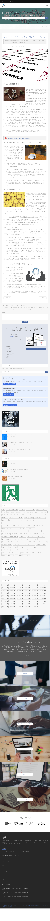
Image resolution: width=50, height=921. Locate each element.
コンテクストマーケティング (35, 531)
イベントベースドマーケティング (31, 520)
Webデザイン (4, 517)
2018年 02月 (35, 585)
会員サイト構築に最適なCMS (33, 904)
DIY (41, 509)
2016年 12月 (4, 593)
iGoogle (31, 517)
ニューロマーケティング (18, 544)
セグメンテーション (31, 536)
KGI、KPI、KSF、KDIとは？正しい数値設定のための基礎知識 (17, 469)
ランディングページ (37, 550)
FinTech (3, 512)
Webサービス (43, 514)
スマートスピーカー (14, 536)
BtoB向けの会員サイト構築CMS (26, 905)
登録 (47, 18)
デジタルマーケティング (7, 541)
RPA (27, 514)
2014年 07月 (42, 603)
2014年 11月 (12, 603)
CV (30, 509)
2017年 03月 (27, 590)
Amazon (12, 509)
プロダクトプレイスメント (38, 547)
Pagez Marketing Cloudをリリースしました (10, 855)
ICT (11, 514)
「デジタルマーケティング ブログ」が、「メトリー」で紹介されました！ (16, 851)
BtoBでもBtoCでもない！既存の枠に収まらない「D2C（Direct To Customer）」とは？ (22, 462)
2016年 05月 (12, 595)
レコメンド (17, 552)
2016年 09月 (27, 593)
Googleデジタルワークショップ (33, 512)
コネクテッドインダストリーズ (8, 531)
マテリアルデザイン (6, 550)
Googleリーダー (5, 514)
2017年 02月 (35, 590)
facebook (26, 517)
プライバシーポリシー (21, 904)
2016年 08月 (35, 593)
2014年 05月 (12, 606)
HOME (43, 27)
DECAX (37, 509)
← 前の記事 (7, 297)
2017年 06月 (4, 590)
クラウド (23, 528)
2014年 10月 (19, 603)
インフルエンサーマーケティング (8, 525)
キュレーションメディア (14, 528)
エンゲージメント (20, 525)
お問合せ (30, 631)
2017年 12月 (4, 587)
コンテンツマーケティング (17, 533)
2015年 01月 (42, 601)
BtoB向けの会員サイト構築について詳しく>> (36, 349)
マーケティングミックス (16, 550)
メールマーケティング (27, 550)
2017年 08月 (35, 587)
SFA (34, 514)
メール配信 (3, 869)
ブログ (47, 27)
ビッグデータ (4, 547)
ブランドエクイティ (13, 547)
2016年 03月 (27, 595)
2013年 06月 (35, 606)
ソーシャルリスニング (19, 539)
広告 (13, 555)
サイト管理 (3, 877)
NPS (17, 514)
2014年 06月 (4, 606)
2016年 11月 (12, 593)
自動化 (20, 555)
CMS (17, 509)
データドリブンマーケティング (31, 541)
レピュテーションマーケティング (27, 552)
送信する (25, 322)
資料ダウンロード (22, 631)
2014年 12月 (4, 603)
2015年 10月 (19, 598)
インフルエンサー (30, 523)
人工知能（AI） (39, 552)
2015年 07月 (42, 598)
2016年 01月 (42, 595)
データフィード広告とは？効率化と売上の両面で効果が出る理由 (18, 449)
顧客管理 (3, 867)
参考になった (15, 308)
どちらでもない (22, 308)
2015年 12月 (4, 598)
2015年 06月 (4, 601)
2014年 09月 (27, 603)
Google (12, 512)
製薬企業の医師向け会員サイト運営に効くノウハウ (11, 905)
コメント (4, 312)
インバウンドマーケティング (19, 523)
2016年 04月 (19, 595)
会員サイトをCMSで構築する (9, 383)
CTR (27, 509)
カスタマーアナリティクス (39, 525)
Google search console (20, 512)
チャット (27, 539)
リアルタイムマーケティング (7, 552)
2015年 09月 (27, 598)
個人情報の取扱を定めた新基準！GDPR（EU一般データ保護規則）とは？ (20, 435)
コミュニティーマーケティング (22, 531)
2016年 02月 (35, 595)
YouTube (20, 517)
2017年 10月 (19, 587)
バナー (33, 544)
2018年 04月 (19, 585)
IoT (14, 514)
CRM (13, 46)
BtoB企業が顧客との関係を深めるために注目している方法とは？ (19, 138)
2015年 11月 (12, 598)
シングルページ (5, 536)
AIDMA (3, 509)
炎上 (16, 555)
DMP (45, 509)
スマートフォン (23, 536)
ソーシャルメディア (41, 536)
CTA (24, 509)
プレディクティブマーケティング (25, 547)
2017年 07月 (42, 587)
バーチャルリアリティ (40, 544)
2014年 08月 (35, 603)
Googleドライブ (44, 512)
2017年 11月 (12, 587)
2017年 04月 (19, 590)
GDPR (8, 512)
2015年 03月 (27, 601)
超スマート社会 (27, 555)
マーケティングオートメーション (7, 871)
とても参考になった (7, 308)
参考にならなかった (44, 308)
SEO (31, 514)
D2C (34, 509)
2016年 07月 (42, 593)
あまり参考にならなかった (33, 308)
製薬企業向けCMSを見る (8, 394)
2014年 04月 (19, 606)
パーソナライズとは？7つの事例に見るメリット (15, 476)
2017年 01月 (42, 590)
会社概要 (15, 904)
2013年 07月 (27, 606)
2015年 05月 (12, 601)
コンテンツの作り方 (6, 533)
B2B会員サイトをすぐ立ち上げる (10, 405)
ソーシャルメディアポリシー (7, 539)
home (3, 865)
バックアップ (27, 544)
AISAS (8, 509)
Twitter (38, 514)
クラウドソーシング (30, 528)
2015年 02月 (35, 601)
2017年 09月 (27, 587)
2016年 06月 (4, 595)
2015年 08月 (35, 598)
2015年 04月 (19, 601)
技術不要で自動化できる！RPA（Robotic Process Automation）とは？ (19, 442)
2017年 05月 (12, 590)
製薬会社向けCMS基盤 (43, 904)
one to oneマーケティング (40, 517)
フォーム (3, 875)
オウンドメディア (29, 525)
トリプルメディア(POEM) (7, 544)
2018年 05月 (12, 585)
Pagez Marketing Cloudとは (25, 656)
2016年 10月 (19, 593)
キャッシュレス (5, 528)
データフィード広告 (43, 541)
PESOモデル (22, 514)
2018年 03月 (27, 585)
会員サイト (4, 555)
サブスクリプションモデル (39, 533)
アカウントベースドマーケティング (16, 520)
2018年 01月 (42, 585)
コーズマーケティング (28, 533)
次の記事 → (43, 297)
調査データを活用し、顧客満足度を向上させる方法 (24, 37)
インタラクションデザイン (7, 523)
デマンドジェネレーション (18, 541)
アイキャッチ (4, 520)
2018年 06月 (4, 585)
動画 (9, 555)
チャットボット (34, 539)
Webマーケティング (8, 46)
